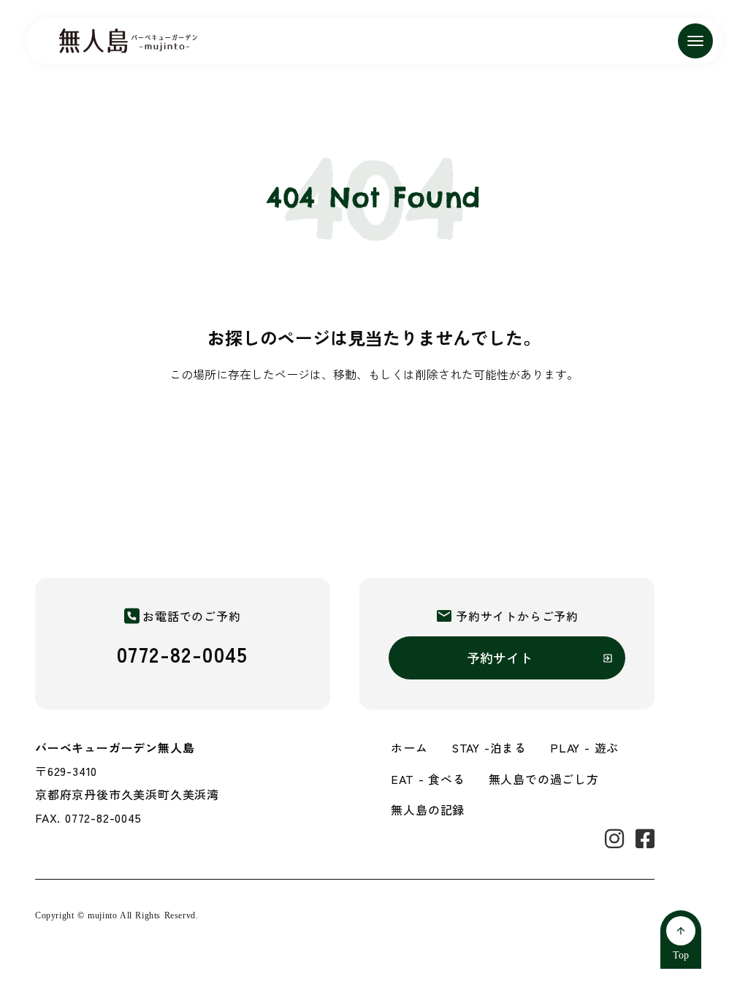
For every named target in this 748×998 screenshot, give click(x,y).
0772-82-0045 (182, 653)
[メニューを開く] (695, 40)
